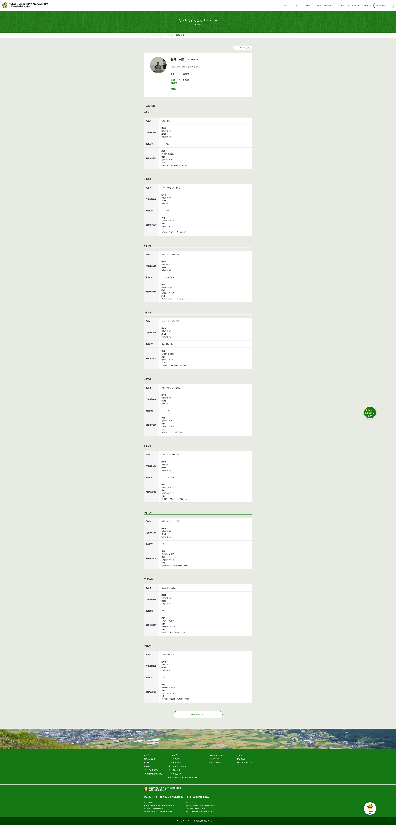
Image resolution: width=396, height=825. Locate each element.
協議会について (288, 5)
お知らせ (318, 5)
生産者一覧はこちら (198, 715)
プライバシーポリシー (244, 763)
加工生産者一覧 (216, 763)
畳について (299, 5)
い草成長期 (175, 770)
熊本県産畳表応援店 (154, 774)
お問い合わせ (241, 759)
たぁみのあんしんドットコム (361, 5)
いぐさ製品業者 (153, 770)
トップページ (149, 755)
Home (146, 35)
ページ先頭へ (370, 811)
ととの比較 (370, 413)
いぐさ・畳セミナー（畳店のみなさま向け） (184, 777)
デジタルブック (174, 755)
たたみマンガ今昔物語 (179, 766)
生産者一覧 (215, 759)
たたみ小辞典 (176, 763)
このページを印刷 (244, 48)
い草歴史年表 (176, 774)
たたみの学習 (176, 759)
